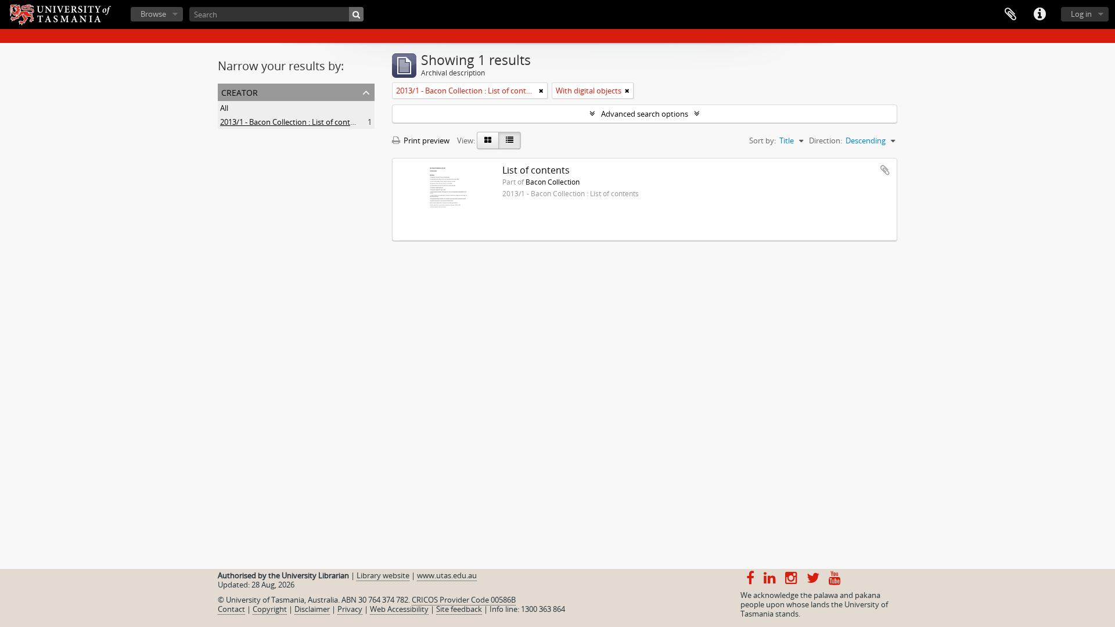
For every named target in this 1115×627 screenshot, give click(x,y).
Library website (383, 575)
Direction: (825, 140)
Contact (231, 609)
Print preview (425, 140)
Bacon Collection (553, 181)
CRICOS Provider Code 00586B (464, 599)
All (224, 108)
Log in (1081, 14)
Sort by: (762, 140)
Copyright (270, 609)
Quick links (1039, 14)
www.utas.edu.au (447, 575)
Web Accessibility (399, 609)
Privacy (349, 609)
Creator (239, 91)
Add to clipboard (885, 170)
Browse (153, 14)
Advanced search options (644, 114)
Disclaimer (312, 609)
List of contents (536, 170)
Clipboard (1010, 14)
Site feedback (459, 609)
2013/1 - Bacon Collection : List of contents (292, 122)
